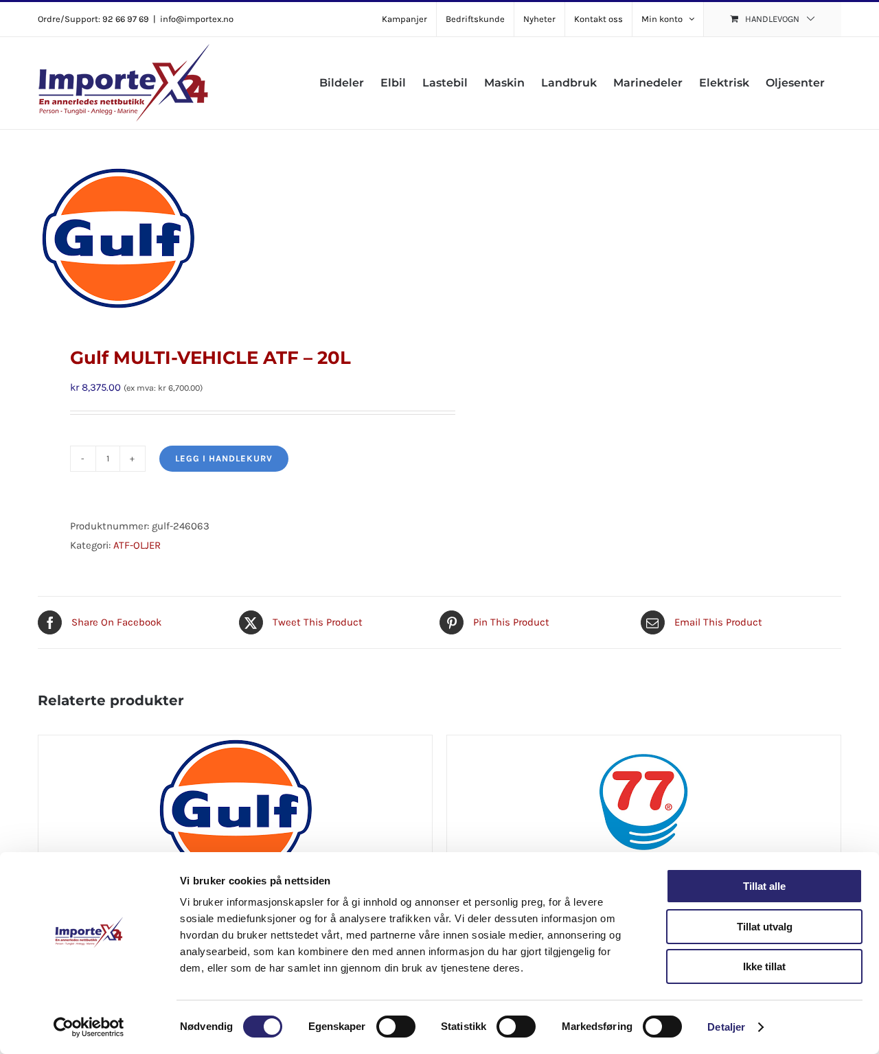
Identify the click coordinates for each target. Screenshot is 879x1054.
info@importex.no (196, 19)
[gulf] (231, 238)
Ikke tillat (764, 966)
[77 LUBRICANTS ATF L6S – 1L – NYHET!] (644, 821)
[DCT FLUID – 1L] (235, 821)
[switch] (395, 1027)
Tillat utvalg (764, 926)
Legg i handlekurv (224, 458)
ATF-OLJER (137, 545)
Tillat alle (764, 886)
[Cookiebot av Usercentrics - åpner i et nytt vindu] (89, 1027)
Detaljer (726, 1027)
